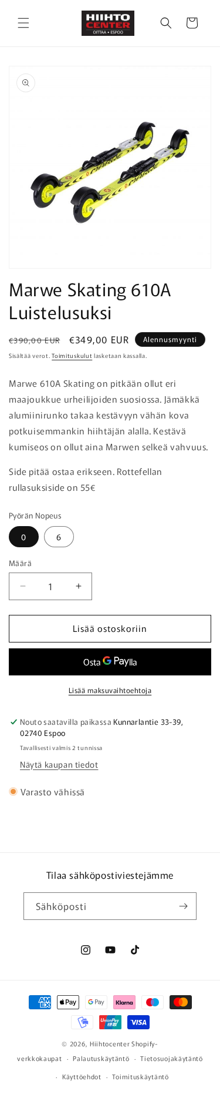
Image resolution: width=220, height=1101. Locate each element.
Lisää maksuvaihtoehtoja (110, 690)
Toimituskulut (72, 355)
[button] (23, 23)
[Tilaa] (183, 906)
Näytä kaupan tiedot (59, 764)
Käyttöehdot (81, 1076)
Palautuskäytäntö (101, 1058)
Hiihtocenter (110, 1043)
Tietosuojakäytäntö (171, 1058)
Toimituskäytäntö (140, 1076)
